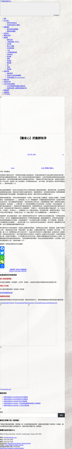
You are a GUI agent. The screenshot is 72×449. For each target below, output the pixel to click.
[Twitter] (32, 253)
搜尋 (1, 412)
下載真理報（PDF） (13, 42)
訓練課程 (6, 27)
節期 (8, 58)
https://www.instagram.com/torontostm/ (12, 448)
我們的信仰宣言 (12, 23)
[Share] (32, 266)
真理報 (6, 37)
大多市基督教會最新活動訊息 (16, 86)
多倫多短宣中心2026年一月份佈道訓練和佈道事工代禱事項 (22, 403)
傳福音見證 (7, 35)
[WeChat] (32, 261)
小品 (8, 50)
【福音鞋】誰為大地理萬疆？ (18, 269)
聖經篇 (9, 63)
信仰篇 (9, 44)
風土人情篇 (10, 46)
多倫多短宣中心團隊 (13, 25)
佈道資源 (6, 71)
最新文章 (10, 39)
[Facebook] (32, 248)
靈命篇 (9, 69)
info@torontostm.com (10, 437)
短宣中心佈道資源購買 (14, 75)
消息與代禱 (7, 82)
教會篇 (9, 56)
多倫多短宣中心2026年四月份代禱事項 (16, 399)
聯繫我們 (6, 90)
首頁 (5, 18)
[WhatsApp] (32, 257)
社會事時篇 (10, 48)
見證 (8, 67)
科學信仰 (10, 54)
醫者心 (52, 168)
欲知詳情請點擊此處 (6, 293)
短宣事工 (6, 33)
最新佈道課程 (11, 31)
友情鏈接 (6, 92)
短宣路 (9, 60)
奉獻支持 (6, 79)
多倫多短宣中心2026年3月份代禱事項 (15, 401)
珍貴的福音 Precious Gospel (16, 77)
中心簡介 (6, 20)
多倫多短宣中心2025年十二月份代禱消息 (16, 405)
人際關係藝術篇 (12, 52)
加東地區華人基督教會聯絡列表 (17, 88)
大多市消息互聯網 (9, 84)
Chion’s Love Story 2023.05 (17, 271)
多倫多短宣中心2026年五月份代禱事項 (16, 397)
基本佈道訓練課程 (12, 29)
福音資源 (10, 73)
